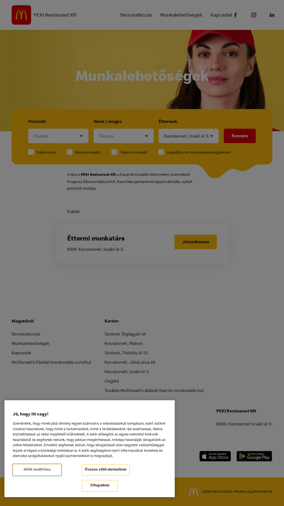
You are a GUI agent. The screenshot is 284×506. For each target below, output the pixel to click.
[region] (89, 448)
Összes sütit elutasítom (105, 470)
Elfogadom (100, 485)
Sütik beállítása (37, 470)
